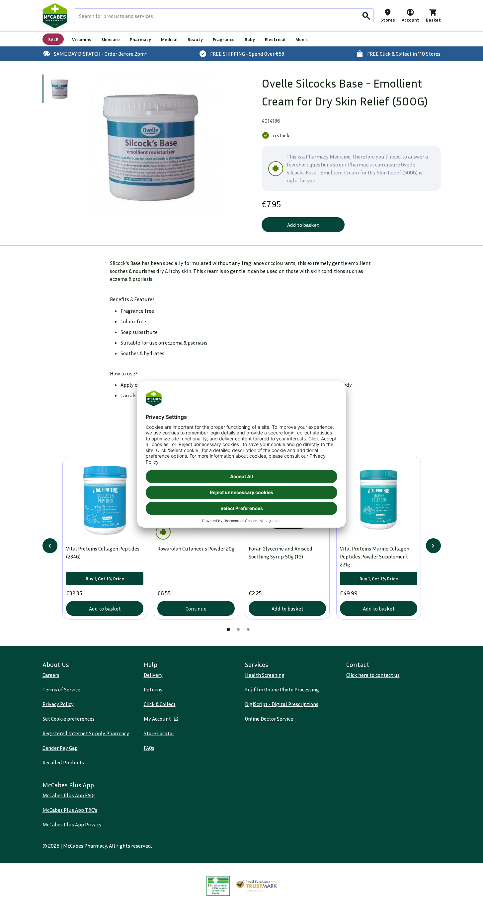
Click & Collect (160, 704)
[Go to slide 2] (238, 629)
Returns (153, 689)
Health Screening (264, 675)
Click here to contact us (373, 675)
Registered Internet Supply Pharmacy (85, 733)
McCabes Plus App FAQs (69, 795)
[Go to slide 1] (59, 88)
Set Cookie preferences (68, 718)
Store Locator (159, 733)
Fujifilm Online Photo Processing (282, 689)
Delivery (153, 675)
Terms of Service (61, 689)
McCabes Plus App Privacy (72, 824)
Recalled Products (63, 762)
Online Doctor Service (269, 718)
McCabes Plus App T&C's (69, 810)
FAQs (149, 748)
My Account (158, 718)
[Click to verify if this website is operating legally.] (218, 886)
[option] (151, 144)
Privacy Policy (58, 704)
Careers (50, 675)
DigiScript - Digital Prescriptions (281, 704)
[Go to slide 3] (248, 629)
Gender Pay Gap (60, 748)
